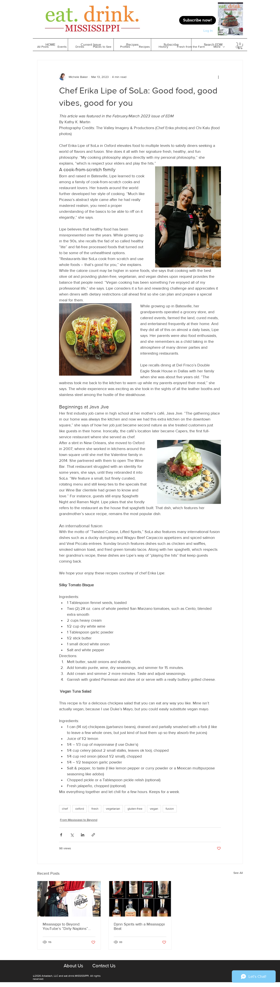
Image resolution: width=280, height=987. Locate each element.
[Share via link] (93, 835)
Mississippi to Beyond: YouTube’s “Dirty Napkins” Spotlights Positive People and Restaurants (68, 926)
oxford (79, 808)
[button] (132, 45)
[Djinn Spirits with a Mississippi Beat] (140, 899)
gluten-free (135, 808)
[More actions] (218, 76)
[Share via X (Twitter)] (72, 835)
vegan (154, 808)
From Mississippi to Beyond (78, 820)
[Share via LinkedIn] (82, 835)
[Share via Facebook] (61, 835)
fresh (94, 808)
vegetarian (113, 808)
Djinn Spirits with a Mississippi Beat (139, 926)
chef (65, 808)
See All (238, 872)
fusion (170, 808)
